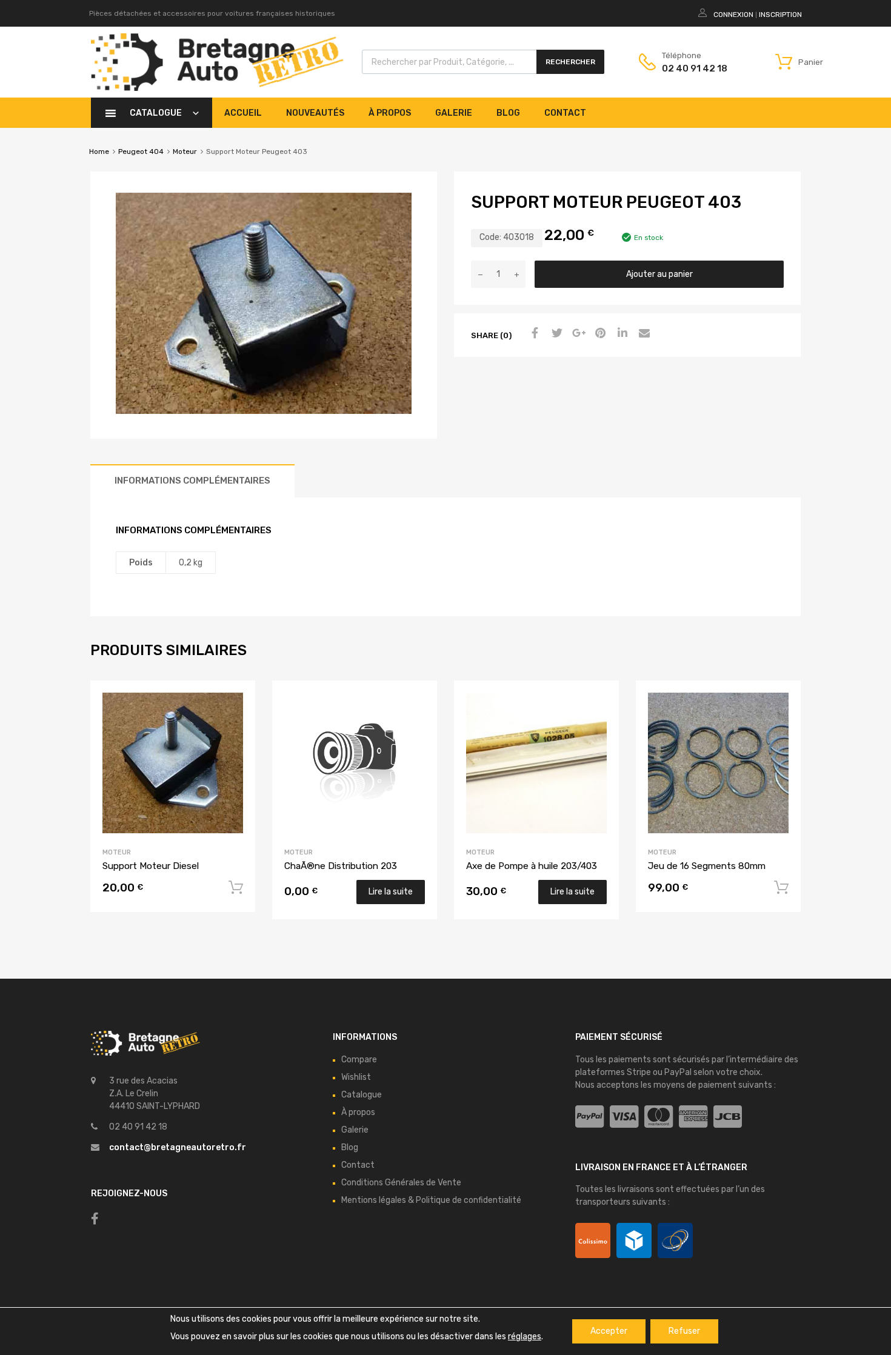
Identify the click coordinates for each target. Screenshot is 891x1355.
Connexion (733, 14)
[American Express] (693, 1117)
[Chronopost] (634, 1240)
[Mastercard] (658, 1117)
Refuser (684, 1331)
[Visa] (624, 1117)
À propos (390, 113)
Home (99, 151)
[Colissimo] (592, 1240)
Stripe (639, 1072)
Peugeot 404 (141, 151)
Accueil (243, 113)
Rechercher (570, 62)
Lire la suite (391, 892)
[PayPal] (589, 1117)
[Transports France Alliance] (675, 1240)
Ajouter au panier (659, 274)
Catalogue (156, 113)
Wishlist (356, 1077)
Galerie (453, 113)
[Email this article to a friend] (642, 334)
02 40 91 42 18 (691, 68)
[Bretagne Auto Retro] (217, 87)
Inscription (780, 14)
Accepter (608, 1331)
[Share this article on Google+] (577, 334)
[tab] (192, 481)
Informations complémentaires (192, 480)
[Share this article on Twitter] (555, 334)
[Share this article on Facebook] (533, 334)
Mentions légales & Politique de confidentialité (431, 1200)
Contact (565, 113)
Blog (508, 113)
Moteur (185, 151)
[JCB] (727, 1117)
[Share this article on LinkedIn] (621, 334)
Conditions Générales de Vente (401, 1182)
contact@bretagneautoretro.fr (177, 1147)
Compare (359, 1059)
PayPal (678, 1072)
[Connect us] (95, 1218)
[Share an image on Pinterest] (599, 334)
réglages (524, 1336)
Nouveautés (315, 113)
